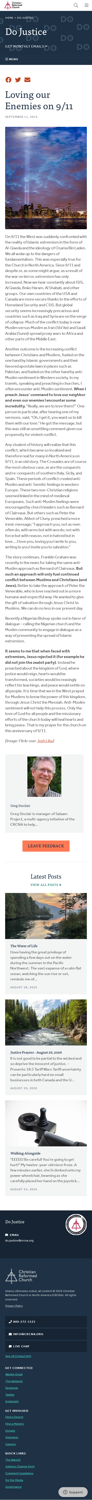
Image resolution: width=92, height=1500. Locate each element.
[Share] (8, 80)
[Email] (27, 80)
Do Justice (25, 18)
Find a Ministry (14, 1424)
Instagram (12, 1401)
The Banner (13, 1460)
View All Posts (44, 884)
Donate (10, 1431)
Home (9, 18)
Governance (13, 1487)
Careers (10, 1444)
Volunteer (11, 1437)
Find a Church (14, 1417)
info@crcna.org (28, 1334)
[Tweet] (18, 80)
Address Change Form (20, 1466)
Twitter (10, 1395)
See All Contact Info (18, 1356)
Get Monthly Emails (25, 46)
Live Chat (21, 1346)
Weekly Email (13, 1374)
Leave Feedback (46, 846)
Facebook (11, 1388)
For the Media (14, 1480)
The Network (14, 1381)
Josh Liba (45, 741)
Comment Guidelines (19, 1473)
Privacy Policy (14, 1306)
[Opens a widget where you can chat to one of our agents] (73, 1492)
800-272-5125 (24, 1322)
